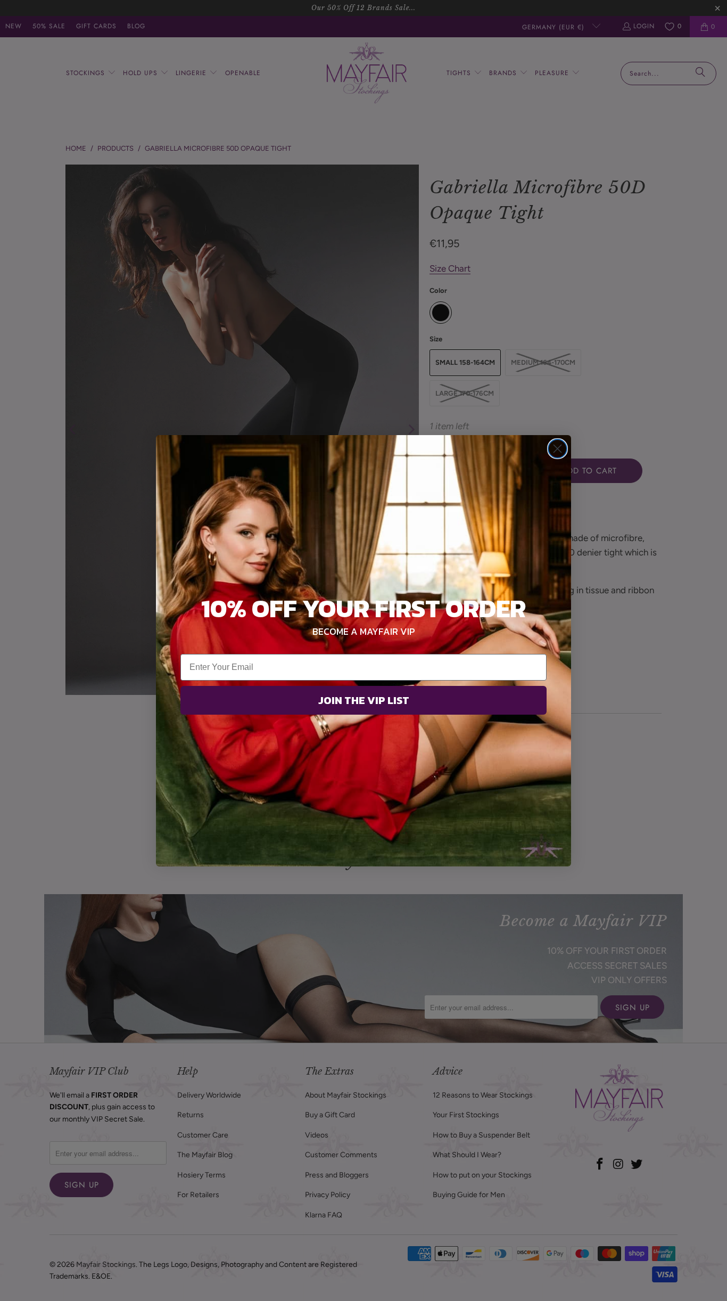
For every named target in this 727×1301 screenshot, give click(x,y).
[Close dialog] (557, 448)
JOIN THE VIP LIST (363, 700)
